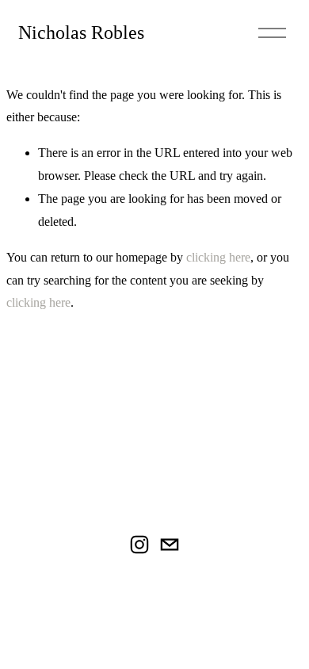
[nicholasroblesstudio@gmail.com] (169, 544)
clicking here (218, 257)
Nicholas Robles (81, 32)
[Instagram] (139, 544)
